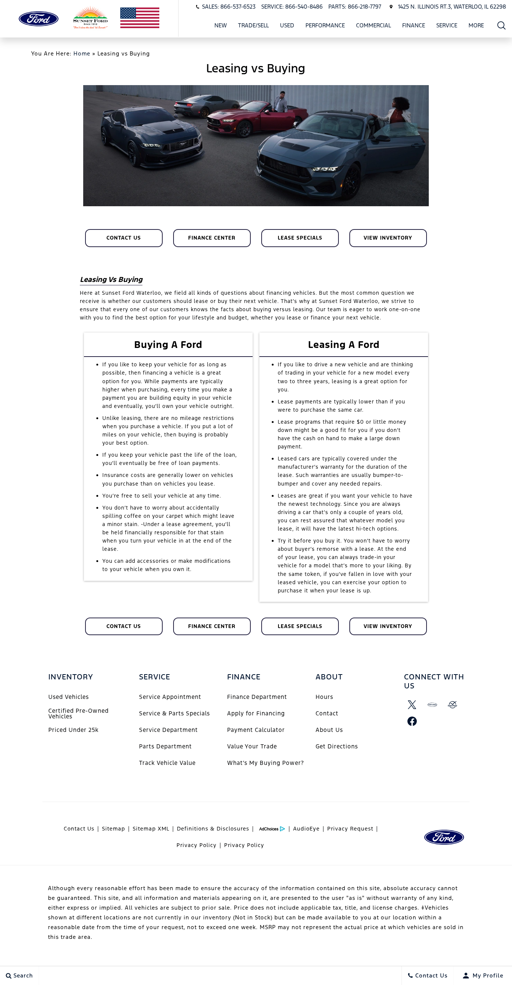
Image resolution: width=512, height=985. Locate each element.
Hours (324, 696)
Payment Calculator (256, 729)
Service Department (168, 729)
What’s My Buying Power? (265, 762)
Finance (413, 25)
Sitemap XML (151, 828)
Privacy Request (350, 828)
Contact (327, 713)
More (476, 26)
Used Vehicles (68, 696)
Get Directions (337, 746)
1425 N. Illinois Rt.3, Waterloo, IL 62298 (452, 6)
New (220, 25)
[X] (412, 704)
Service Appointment (170, 696)
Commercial (373, 25)
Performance (325, 25)
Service (446, 25)
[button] (501, 25)
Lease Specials (300, 237)
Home (81, 53)
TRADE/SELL (253, 25)
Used (287, 25)
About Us (329, 729)
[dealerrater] (453, 704)
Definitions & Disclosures (213, 828)
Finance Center (211, 237)
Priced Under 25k (73, 729)
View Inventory (388, 237)
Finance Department (257, 696)
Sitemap (113, 828)
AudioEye (306, 828)
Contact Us (79, 828)
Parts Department (165, 746)
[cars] (432, 704)
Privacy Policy (197, 845)
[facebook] (412, 721)
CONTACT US (123, 237)
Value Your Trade (252, 746)
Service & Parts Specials (174, 713)
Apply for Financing (256, 713)
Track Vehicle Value (167, 762)
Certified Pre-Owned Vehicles (78, 713)
